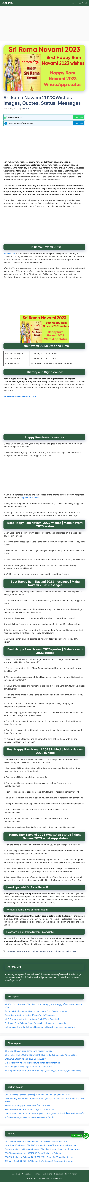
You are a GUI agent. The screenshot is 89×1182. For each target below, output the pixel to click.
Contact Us (26, 1174)
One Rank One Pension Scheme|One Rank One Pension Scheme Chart (37, 1095)
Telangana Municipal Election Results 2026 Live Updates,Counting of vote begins (42, 1149)
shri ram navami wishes (42, 951)
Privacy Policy (71, 1174)
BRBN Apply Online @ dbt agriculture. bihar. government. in (32, 1063)
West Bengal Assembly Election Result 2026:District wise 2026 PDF (36, 1141)
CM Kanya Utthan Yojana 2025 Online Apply (25, 1059)
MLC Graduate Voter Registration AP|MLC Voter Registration (33, 1019)
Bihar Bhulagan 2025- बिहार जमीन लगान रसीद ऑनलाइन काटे (29, 1067)
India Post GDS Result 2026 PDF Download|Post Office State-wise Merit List (40, 1145)
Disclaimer (58, 1174)
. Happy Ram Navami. (29, 498)
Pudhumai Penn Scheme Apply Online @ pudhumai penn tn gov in (35, 1023)
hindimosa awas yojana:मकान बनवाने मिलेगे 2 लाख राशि (27, 1105)
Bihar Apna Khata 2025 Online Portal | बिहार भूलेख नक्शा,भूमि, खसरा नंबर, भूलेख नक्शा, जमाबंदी (43, 1071)
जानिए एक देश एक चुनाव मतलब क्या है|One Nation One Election (30, 1117)
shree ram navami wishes (18, 951)
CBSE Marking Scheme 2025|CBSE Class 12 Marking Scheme (33, 1153)
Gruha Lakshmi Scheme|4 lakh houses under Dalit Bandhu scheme (36, 1011)
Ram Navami (9, 253)
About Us (16, 1174)
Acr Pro (7, 3)
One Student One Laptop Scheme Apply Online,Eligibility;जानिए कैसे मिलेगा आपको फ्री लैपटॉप (44, 1113)
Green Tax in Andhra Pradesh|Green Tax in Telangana (30, 1015)
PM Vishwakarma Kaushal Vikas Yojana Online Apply (29, 1109)
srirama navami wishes (65, 951)
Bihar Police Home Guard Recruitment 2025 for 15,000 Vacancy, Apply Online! (41, 1055)
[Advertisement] (44, 24)
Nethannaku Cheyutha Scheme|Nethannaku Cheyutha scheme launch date (40, 1027)
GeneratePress (56, 1178)
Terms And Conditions (43, 1174)
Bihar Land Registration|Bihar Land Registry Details (28, 1051)
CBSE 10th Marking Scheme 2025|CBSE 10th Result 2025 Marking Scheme (39, 1157)
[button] (72, 3)
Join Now (79, 117)
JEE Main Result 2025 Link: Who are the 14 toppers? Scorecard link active (39, 1161)
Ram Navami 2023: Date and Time (19, 396)
